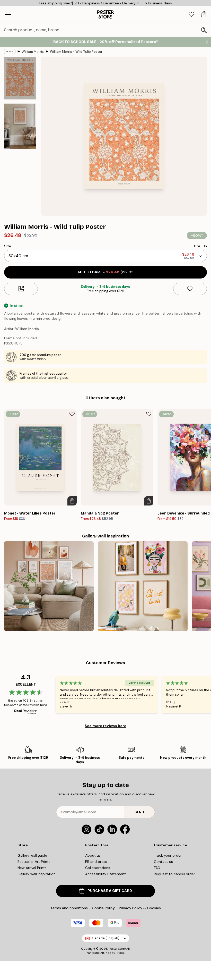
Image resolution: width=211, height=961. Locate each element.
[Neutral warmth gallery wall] (49, 586)
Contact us (163, 861)
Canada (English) (105, 938)
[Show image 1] (20, 78)
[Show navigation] (8, 14)
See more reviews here (105, 725)
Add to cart (105, 272)
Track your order (168, 855)
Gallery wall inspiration (36, 874)
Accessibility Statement (105, 874)
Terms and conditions (69, 908)
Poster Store (117, 948)
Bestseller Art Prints (33, 861)
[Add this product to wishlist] (190, 289)
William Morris (33, 51)
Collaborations (97, 867)
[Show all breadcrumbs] (9, 51)
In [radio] (205, 246)
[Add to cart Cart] (72, 500)
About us (93, 855)
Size (7, 246)
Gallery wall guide (32, 855)
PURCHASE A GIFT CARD (109, 891)
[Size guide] (21, 289)
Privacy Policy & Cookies (140, 908)
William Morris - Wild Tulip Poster (76, 51)
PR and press (96, 861)
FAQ (157, 867)
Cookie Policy (103, 908)
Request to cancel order (174, 874)
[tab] (191, 14)
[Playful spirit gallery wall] (142, 586)
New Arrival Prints (32, 867)
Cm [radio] (197, 246)
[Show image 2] (20, 126)
